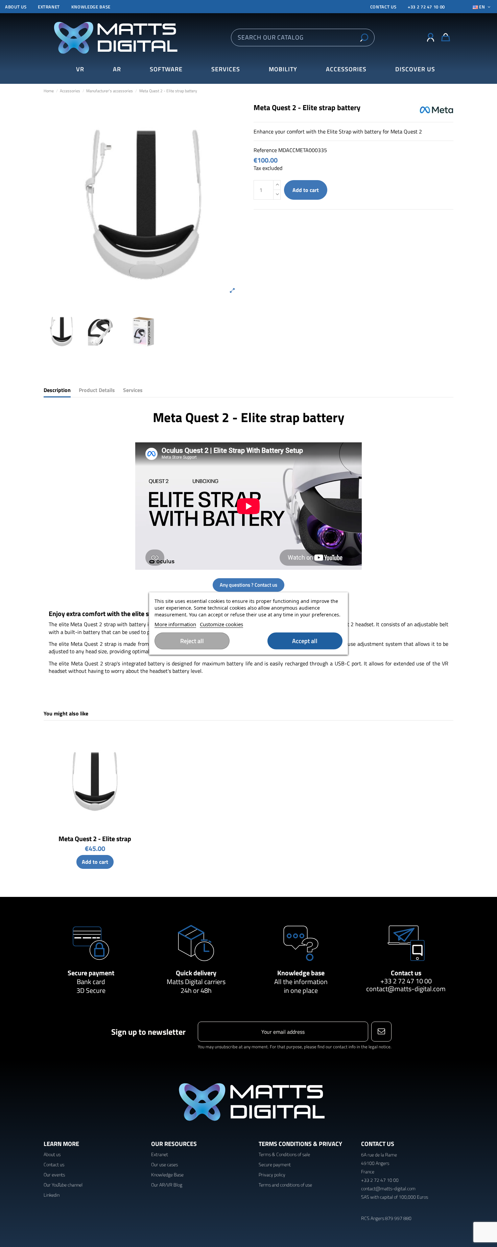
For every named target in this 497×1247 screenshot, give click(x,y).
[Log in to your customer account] (430, 37)
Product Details (97, 390)
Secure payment (91, 973)
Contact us (406, 973)
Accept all (304, 640)
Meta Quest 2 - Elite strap (94, 838)
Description (57, 390)
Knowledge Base (167, 1174)
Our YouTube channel (63, 1184)
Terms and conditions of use (285, 1184)
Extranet (49, 6)
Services (133, 390)
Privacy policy (272, 1174)
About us (15, 6)
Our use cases (164, 1164)
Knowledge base (91, 6)
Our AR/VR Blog (166, 1184)
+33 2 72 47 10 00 (426, 6)
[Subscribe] (381, 1032)
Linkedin (52, 1194)
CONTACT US (383, 6)
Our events (54, 1174)
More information (175, 624)
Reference (265, 150)
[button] (415, 69)
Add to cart (305, 190)
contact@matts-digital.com (406, 988)
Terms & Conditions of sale (284, 1154)
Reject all (192, 640)
